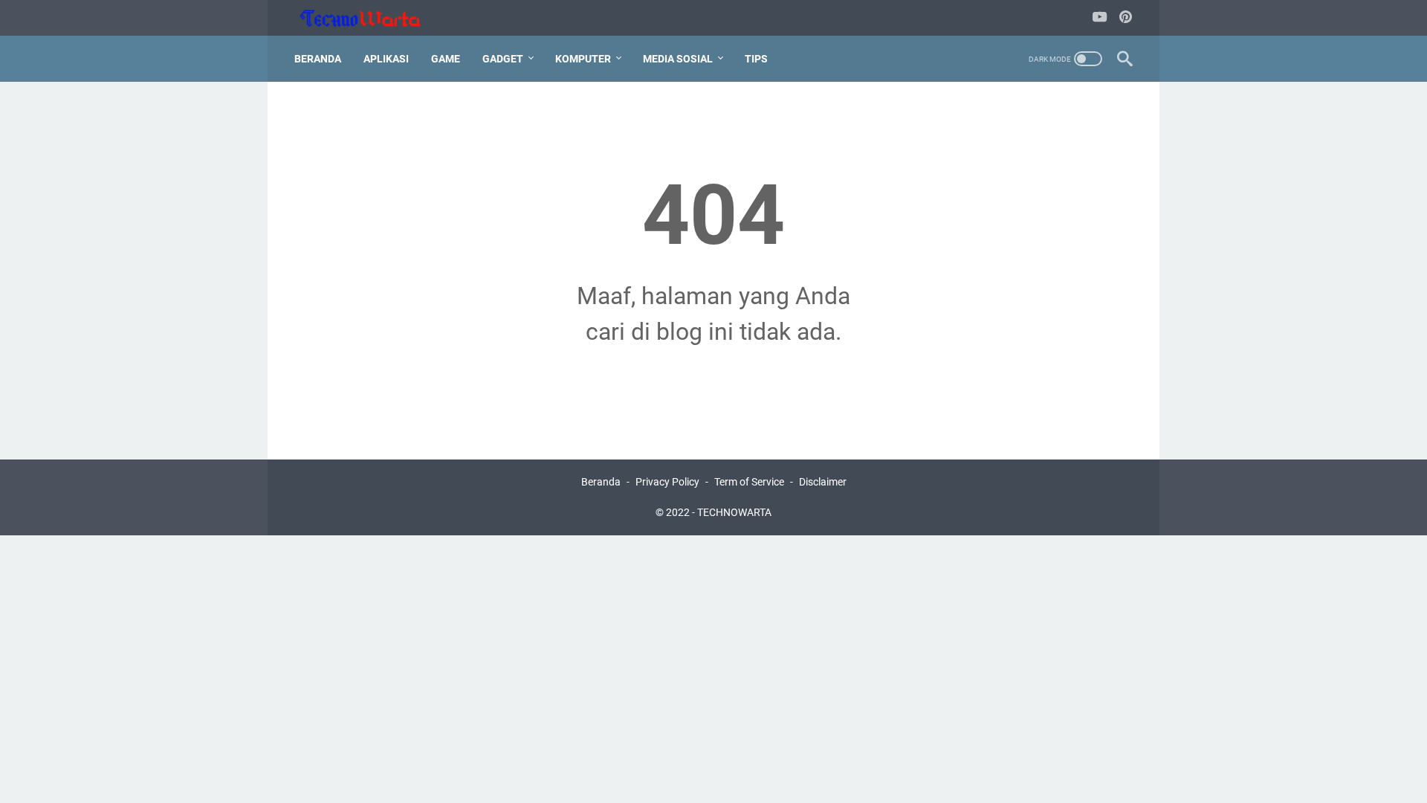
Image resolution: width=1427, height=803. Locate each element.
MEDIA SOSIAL (678, 59)
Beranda (317, 59)
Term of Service (749, 482)
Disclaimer (823, 482)
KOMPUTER (583, 59)
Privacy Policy (667, 482)
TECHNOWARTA (734, 512)
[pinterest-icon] (1126, 18)
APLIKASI (386, 59)
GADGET (502, 59)
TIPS (756, 59)
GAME (445, 59)
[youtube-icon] (1100, 18)
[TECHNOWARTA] (369, 18)
